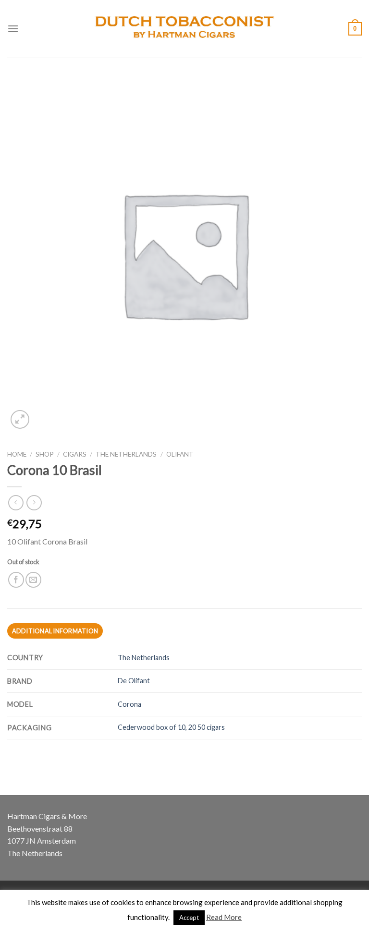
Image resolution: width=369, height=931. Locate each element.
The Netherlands (126, 454)
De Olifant (134, 681)
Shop (45, 454)
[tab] (55, 631)
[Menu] (13, 28)
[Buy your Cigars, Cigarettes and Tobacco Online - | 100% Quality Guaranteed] (185, 28)
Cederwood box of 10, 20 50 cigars (171, 727)
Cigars (74, 454)
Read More (224, 917)
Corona (129, 704)
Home (16, 454)
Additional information (55, 631)
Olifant (180, 454)
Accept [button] (189, 917)
